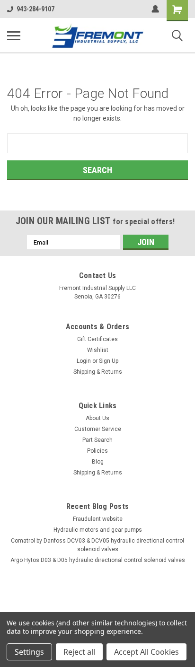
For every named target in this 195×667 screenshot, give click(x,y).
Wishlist (97, 350)
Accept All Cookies (146, 652)
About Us (97, 418)
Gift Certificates (97, 339)
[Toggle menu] (13, 35)
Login (84, 361)
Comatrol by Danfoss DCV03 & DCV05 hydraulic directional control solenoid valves (97, 545)
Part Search (97, 440)
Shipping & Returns (97, 372)
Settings (29, 652)
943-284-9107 (35, 9)
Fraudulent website (98, 519)
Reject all (79, 652)
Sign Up (108, 361)
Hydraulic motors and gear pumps (97, 530)
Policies (97, 451)
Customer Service (97, 429)
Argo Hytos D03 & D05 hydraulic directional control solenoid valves (97, 560)
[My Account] (155, 9)
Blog (98, 461)
